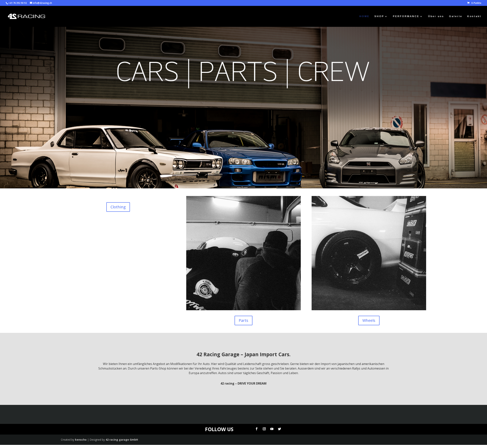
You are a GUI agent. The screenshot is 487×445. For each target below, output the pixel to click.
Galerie (455, 16)
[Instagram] (264, 429)
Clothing (118, 206)
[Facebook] (257, 429)
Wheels (368, 320)
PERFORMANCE (406, 16)
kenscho (81, 439)
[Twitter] (279, 429)
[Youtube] (272, 429)
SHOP (379, 16)
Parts (243, 320)
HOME (364, 16)
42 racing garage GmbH (122, 439)
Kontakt (474, 16)
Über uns (436, 16)
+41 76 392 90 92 (17, 3)
